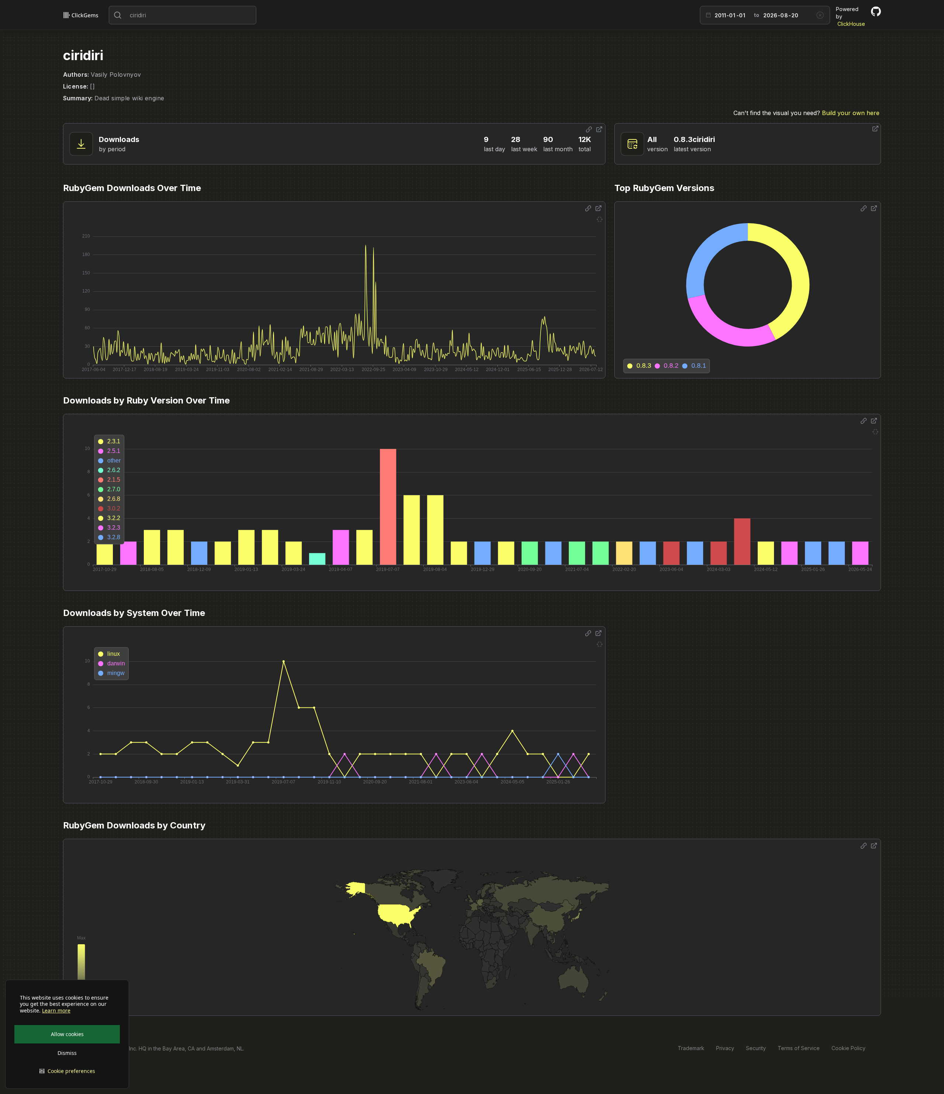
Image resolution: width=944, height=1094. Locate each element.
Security (756, 1048)
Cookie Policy (848, 1048)
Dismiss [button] (67, 1052)
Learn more (56, 1010)
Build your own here (850, 113)
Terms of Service (799, 1048)
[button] (67, 1071)
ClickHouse (851, 24)
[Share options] (589, 129)
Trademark (691, 1048)
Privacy (725, 1048)
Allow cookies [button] (67, 1034)
